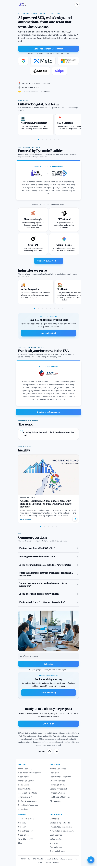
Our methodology (25, 831)
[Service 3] (46, 139)
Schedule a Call (48, 333)
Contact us (54, 819)
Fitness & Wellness (57, 793)
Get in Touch (48, 724)
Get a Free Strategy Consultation (48, 49)
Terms (48, 862)
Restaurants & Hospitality (60, 777)
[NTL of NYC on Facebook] (49, 751)
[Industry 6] (54, 308)
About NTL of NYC (26, 819)
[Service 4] (50, 139)
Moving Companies (30, 289)
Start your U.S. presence (48, 412)
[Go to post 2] (44, 526)
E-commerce (23, 777)
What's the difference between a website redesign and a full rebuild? (46, 574)
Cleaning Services (57, 781)
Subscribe (48, 664)
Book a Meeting (48, 692)
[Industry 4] (46, 308)
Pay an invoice (56, 847)
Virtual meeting (56, 839)
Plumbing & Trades (58, 785)
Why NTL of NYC (25, 839)
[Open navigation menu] (90, 859)
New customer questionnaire (62, 831)
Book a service (56, 835)
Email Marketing (24, 789)
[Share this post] (74, 519)
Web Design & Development (34, 122)
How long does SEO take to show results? (38, 556)
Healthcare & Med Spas (60, 797)
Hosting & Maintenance (27, 801)
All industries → (56, 801)
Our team (22, 827)
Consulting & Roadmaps (28, 805)
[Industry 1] (34, 308)
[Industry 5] (50, 308)
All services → (24, 809)
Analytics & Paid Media (27, 793)
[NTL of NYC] (22, 4)
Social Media (23, 785)
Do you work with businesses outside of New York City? (45, 564)
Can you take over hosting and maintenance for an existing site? (43, 584)
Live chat (54, 843)
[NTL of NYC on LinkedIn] (56, 751)
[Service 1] (38, 139)
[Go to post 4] (52, 526)
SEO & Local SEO (65, 122)
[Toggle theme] (77, 4)
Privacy (40, 862)
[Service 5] (54, 139)
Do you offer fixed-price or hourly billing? (39, 593)
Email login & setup (58, 851)
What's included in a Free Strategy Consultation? (42, 602)
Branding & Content (26, 781)
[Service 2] (42, 139)
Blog (20, 843)
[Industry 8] (62, 308)
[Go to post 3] (48, 526)
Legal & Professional (58, 789)
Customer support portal (60, 823)
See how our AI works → (48, 261)
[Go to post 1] (40, 526)
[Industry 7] (58, 308)
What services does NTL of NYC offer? (37, 548)
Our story (22, 823)
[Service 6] (58, 139)
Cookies (56, 862)
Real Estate (62, 289)
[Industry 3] (42, 308)
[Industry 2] (38, 308)
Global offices (23, 835)
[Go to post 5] (56, 526)
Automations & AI (25, 797)
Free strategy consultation (61, 827)
